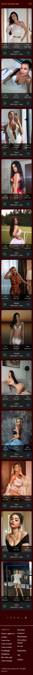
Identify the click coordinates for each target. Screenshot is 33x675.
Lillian (16, 405)
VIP (18, 655)
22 (26, 618)
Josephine (16, 53)
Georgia (16, 354)
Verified (20, 660)
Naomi (16, 153)
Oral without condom (21, 641)
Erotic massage (6, 661)
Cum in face (5, 640)
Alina (16, 254)
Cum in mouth (6, 644)
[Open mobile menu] (30, 4)
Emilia (16, 103)
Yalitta (16, 606)
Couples (4, 637)
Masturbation (22, 637)
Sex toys (20, 646)
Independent (21, 650)
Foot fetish (21, 630)
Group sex (21, 633)
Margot (16, 304)
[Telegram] (28, 53)
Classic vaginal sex (8, 633)
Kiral (16, 556)
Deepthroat (5, 654)
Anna (16, 204)
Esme (16, 455)
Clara (16, 505)
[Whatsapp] (5, 53)
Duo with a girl (6, 657)
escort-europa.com (10, 3)
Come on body (6, 647)
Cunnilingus (5, 650)
